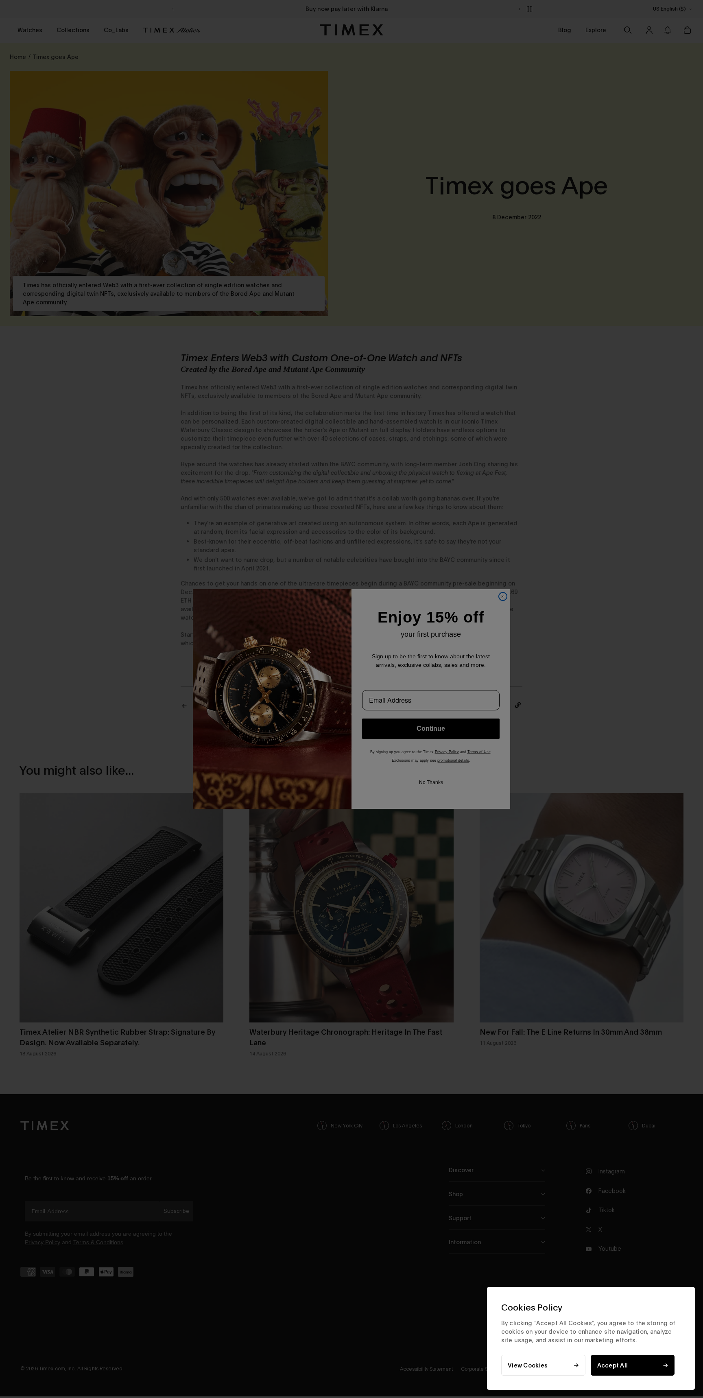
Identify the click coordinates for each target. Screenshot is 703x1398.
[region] (591, 1338)
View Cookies (528, 1365)
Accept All (612, 1365)
